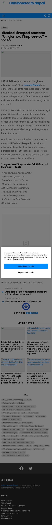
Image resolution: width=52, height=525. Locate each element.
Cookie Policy (18, 259)
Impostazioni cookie (26, 272)
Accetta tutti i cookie (26, 266)
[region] (26, 262)
